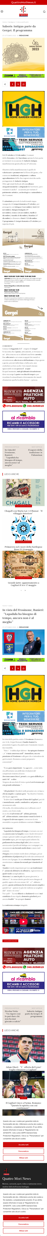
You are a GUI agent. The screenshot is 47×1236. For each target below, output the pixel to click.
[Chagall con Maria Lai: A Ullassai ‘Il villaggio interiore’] (23, 492)
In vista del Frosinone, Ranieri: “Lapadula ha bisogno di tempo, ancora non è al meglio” (13, 457)
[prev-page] (21, 590)
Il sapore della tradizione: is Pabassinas (35, 452)
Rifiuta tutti (23, 1231)
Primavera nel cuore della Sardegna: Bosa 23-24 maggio (23, 548)
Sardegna (11, 22)
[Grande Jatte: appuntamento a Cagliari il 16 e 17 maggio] (23, 564)
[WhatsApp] (23, 84)
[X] (18, 84)
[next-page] (25, 590)
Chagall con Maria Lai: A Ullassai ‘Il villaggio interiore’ (23, 512)
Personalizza (23, 1224)
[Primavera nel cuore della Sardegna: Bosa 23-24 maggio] (23, 528)
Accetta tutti (23, 1218)
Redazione (24, 35)
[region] (23, 1212)
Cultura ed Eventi (22, 22)
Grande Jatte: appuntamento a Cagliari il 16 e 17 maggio (23, 584)
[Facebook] (12, 84)
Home (4, 22)
